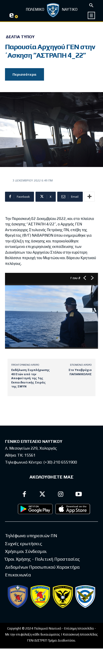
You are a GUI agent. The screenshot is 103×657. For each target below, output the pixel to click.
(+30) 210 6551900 (60, 462)
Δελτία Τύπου (20, 37)
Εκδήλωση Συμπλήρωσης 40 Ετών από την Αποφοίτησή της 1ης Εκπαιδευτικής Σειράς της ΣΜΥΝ (30, 378)
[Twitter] (42, 495)
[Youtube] (79, 495)
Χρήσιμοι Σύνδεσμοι (26, 551)
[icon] (91, 15)
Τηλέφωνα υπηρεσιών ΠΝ (31, 535)
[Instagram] (60, 495)
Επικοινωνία (18, 574)
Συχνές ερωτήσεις (23, 543)
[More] (89, 197)
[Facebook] (24, 495)
